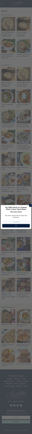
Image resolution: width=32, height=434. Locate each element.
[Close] (30, 205)
